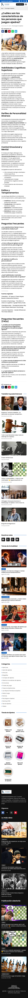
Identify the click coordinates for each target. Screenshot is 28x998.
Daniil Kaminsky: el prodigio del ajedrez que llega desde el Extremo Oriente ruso (13, 627)
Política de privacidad (14, 988)
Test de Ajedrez (5, 596)
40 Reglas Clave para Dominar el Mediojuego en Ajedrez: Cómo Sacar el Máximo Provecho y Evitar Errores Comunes (13, 502)
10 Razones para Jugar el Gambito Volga (13, 976)
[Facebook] (19, 1)
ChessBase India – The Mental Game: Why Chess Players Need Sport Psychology (13, 306)
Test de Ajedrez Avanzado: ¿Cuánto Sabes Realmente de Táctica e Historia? (13, 599)
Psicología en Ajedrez (9, 8)
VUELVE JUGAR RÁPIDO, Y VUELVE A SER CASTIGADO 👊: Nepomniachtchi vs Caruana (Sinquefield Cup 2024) (12, 480)
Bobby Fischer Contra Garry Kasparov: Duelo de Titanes (12, 893)
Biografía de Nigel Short (8, 523)
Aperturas (4, 839)
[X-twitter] (21, 1)
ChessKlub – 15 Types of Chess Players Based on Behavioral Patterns (12, 297)
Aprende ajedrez (5, 974)
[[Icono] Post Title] (14, 558)
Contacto (14, 986)
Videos (3, 569)
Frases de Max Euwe (7, 457)
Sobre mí (14, 985)
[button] (2, 31)
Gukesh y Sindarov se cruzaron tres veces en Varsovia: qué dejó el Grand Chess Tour (13, 655)
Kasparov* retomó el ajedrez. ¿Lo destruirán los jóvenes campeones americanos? (11, 414)
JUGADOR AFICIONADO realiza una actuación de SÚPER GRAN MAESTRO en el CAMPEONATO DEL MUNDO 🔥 (13, 868)
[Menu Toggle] (26, 4)
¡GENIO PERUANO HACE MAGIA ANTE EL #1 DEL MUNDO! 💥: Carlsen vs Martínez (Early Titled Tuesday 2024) (13, 925)
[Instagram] (24, 1)
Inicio (2, 8)
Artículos (4, 891)
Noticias (4, 624)
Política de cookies (14, 987)
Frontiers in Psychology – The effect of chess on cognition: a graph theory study (13, 302)
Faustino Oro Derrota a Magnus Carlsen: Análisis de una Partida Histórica (13, 571)
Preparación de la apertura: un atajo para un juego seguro (13, 842)
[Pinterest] (26, 1)
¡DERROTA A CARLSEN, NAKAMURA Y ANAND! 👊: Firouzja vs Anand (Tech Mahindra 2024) (13, 951)
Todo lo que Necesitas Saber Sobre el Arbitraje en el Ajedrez (12, 435)
